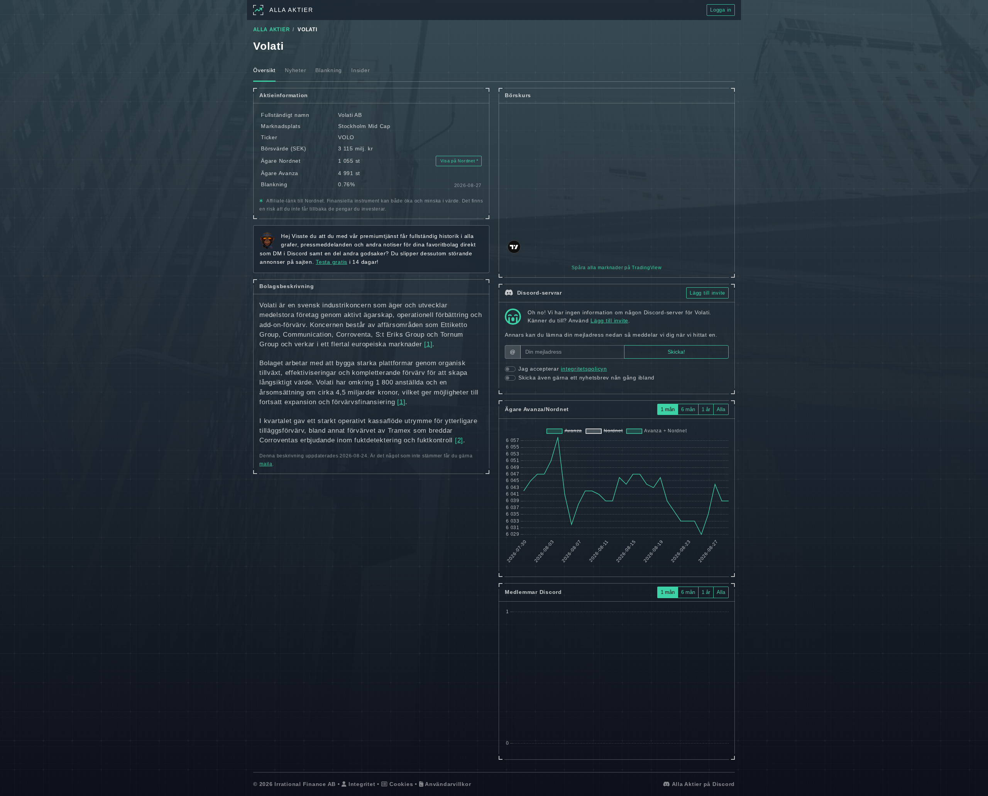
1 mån (668, 409)
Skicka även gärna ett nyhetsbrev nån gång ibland (586, 377)
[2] (459, 440)
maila (265, 464)
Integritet (361, 784)
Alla (721, 409)
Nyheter (295, 70)
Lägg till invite (707, 293)
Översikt (264, 70)
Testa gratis (331, 262)
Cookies (400, 784)
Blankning (328, 70)
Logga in (720, 10)
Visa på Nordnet (458, 161)
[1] (428, 344)
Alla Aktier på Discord (702, 784)
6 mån (688, 409)
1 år (706, 409)
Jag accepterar (562, 369)
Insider (360, 70)
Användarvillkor (447, 784)
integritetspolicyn (584, 369)
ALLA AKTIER (271, 29)
